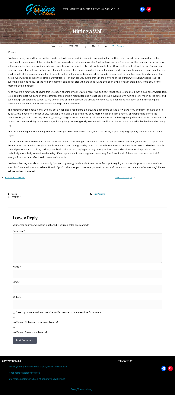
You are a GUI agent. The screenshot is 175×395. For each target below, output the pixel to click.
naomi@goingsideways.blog (24, 367)
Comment (19, 231)
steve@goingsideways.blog (23, 379)
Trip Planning (118, 46)
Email (17, 282)
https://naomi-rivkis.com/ (53, 367)
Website (17, 297)
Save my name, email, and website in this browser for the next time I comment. (58, 312)
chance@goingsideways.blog (24, 373)
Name (17, 267)
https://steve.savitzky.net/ (52, 379)
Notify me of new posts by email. (30, 332)
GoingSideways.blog (81, 389)
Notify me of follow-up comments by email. (36, 322)
